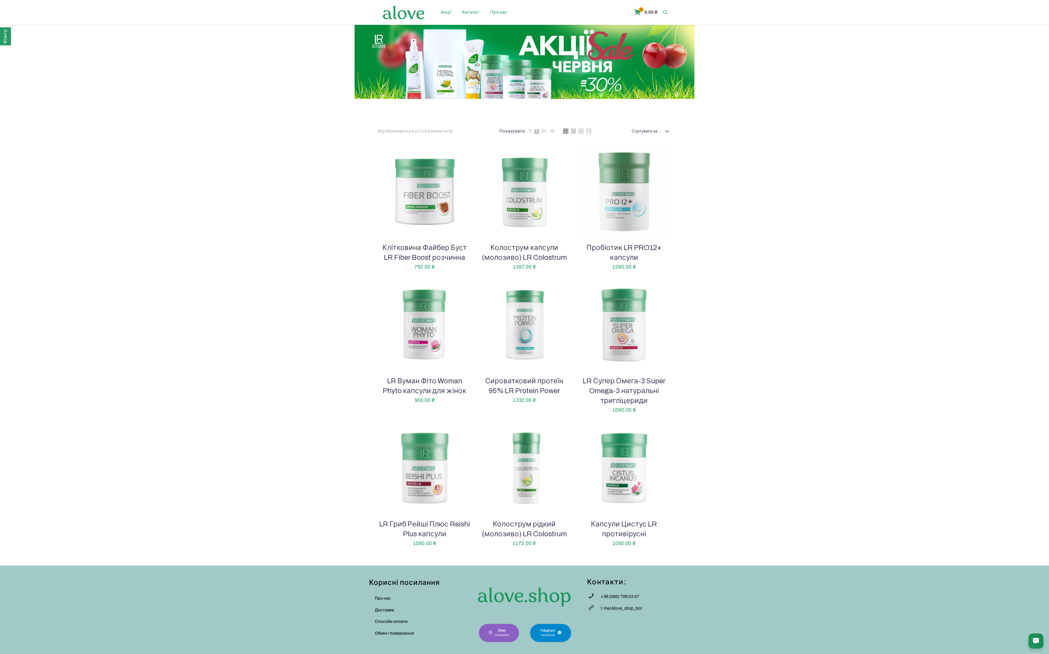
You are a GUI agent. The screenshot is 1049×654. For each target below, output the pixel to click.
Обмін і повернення (394, 633)
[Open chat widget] (1036, 641)
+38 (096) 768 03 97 (620, 596)
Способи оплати (391, 621)
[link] (530, 131)
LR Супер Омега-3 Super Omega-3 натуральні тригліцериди (624, 390)
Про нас (383, 598)
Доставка (384, 610)
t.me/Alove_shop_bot (621, 608)
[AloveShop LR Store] (403, 12)
